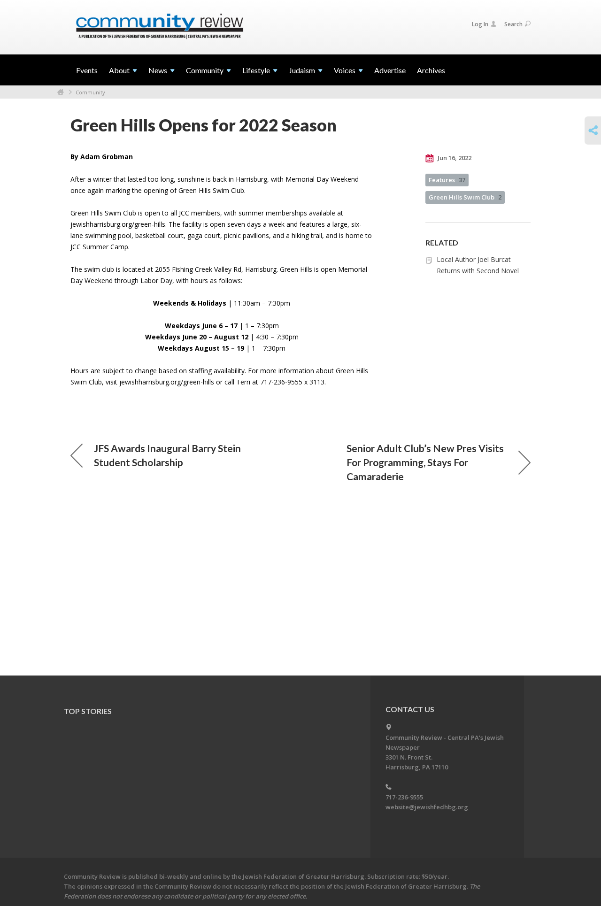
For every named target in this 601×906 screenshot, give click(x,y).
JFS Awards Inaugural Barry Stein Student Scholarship (167, 455)
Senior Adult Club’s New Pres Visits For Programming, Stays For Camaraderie (425, 462)
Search (513, 24)
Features (447, 180)
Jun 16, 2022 (453, 158)
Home (60, 92)
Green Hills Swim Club (465, 197)
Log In (480, 24)
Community (90, 92)
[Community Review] (159, 26)
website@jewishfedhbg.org (426, 807)
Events (87, 70)
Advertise (390, 70)
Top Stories (88, 710)
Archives (431, 70)
